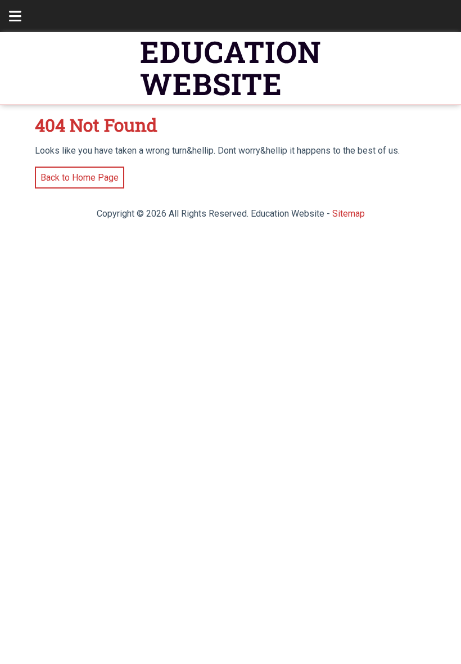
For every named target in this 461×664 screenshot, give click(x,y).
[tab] (9, 16)
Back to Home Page (77, 175)
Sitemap (348, 213)
